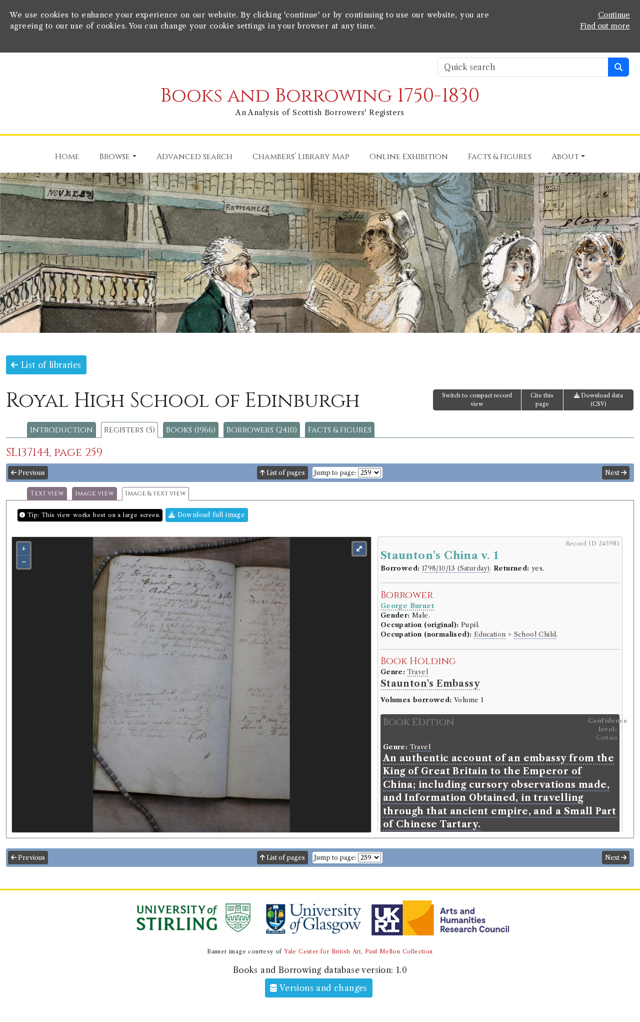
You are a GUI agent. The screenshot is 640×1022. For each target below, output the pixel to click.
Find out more (605, 26)
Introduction (61, 429)
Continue (614, 15)
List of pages (285, 472)
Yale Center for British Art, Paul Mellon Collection (358, 951)
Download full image (210, 515)
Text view (47, 493)
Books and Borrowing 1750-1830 (320, 96)
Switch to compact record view (477, 399)
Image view (94, 493)
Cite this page (542, 399)
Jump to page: (335, 472)
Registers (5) (129, 429)
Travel (418, 672)
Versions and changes (323, 988)
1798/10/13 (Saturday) (456, 568)
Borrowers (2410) (261, 429)
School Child (535, 634)
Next (613, 472)
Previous (30, 472)
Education (490, 634)
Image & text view (155, 493)
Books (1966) (191, 429)
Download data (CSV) (601, 399)
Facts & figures (340, 429)
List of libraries (49, 365)
